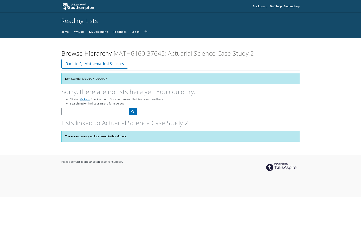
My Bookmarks (98, 32)
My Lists (79, 32)
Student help (292, 6)
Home (65, 32)
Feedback (119, 32)
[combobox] (95, 111)
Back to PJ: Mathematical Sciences (95, 63)
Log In (135, 32)
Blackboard (260, 6)
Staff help (275, 6)
